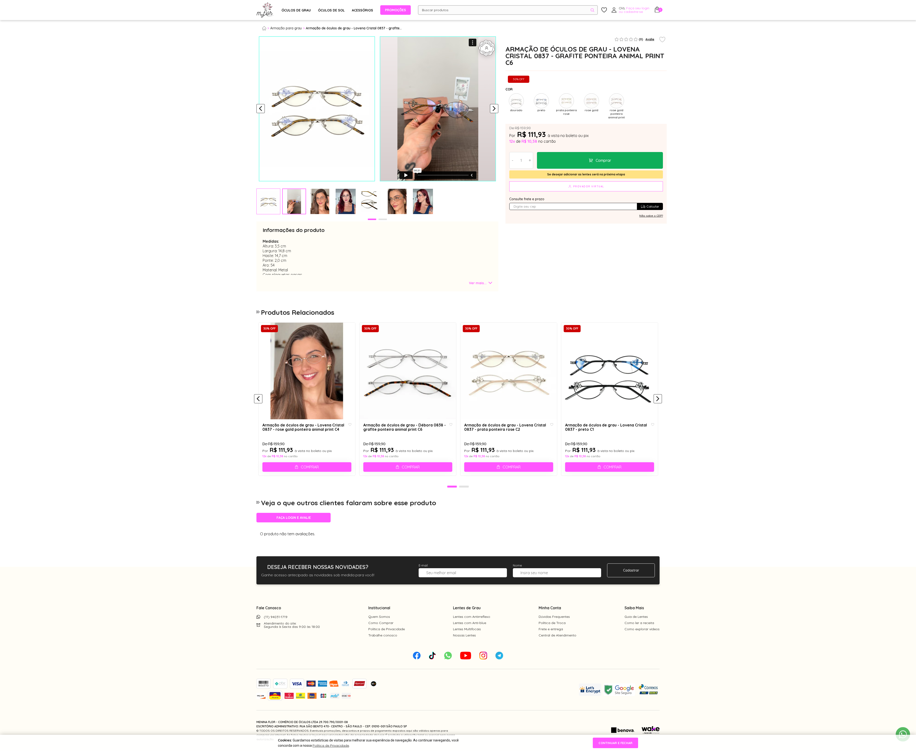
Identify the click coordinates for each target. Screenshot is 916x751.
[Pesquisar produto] (592, 10)
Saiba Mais (634, 607)
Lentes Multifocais (467, 629)
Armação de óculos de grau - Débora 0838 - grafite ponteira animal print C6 (404, 427)
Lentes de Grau (467, 607)
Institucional (379, 607)
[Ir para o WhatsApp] (903, 734)
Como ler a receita (639, 623)
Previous (260, 109)
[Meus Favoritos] (604, 10)
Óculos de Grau (296, 10)
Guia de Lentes (636, 616)
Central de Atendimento (557, 635)
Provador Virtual (588, 186)
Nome (517, 565)
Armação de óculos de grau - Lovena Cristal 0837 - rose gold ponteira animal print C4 (303, 427)
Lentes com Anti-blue (469, 623)
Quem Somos (379, 616)
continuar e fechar (615, 743)
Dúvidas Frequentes (554, 616)
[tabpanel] (268, 201)
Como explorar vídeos (642, 629)
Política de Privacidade (386, 629)
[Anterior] (258, 399)
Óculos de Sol (331, 10)
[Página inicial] (266, 28)
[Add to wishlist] (662, 39)
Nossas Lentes (464, 635)
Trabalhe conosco (382, 635)
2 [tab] (383, 219)
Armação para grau (286, 28)
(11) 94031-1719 (275, 617)
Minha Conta (550, 607)
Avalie (649, 39)
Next (494, 109)
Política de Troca (552, 623)
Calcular (652, 206)
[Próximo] (658, 399)
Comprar (603, 160)
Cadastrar (631, 570)
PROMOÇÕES (395, 10)
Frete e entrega (551, 629)
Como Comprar (380, 623)
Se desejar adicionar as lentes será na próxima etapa (586, 174)
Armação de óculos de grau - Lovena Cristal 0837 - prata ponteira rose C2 (505, 427)
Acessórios (362, 10)
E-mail (423, 565)
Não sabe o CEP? (651, 215)
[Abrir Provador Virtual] (486, 48)
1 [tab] (372, 219)
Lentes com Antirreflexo (471, 616)
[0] (657, 11)
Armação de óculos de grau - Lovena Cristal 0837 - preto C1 (606, 427)
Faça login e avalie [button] (293, 517)
